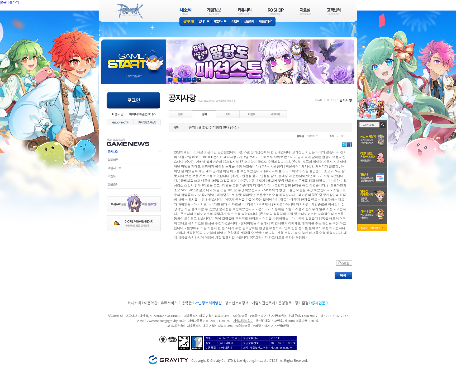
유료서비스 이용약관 (176, 302)
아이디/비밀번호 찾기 (143, 114)
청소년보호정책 (236, 302)
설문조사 (249, 22)
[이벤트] (251, 114)
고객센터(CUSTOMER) (333, 11)
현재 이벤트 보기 (199, 80)
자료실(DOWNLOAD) (305, 11)
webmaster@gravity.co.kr (167, 320)
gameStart (133, 57)
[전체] (181, 114)
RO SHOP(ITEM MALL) (275, 11)
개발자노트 (220, 22)
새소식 (331, 100)
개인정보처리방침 (208, 302)
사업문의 (322, 302)
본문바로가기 (9, 2)
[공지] (204, 114)
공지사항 (187, 22)
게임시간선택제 (263, 302)
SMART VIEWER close (372, 228)
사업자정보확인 (243, 320)
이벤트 (235, 22)
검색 (383, 125)
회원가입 (117, 114)
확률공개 (266, 22)
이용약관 (151, 302)
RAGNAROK (129, 11)
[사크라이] (275, 114)
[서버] (228, 114)
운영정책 (285, 302)
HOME (318, 100)
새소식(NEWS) (185, 11)
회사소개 (134, 302)
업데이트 (203, 22)
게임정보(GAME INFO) (214, 11)
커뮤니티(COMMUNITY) (245, 11)
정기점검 (301, 302)
